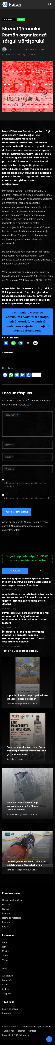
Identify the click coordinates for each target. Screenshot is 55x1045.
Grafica (5, 984)
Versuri (5, 960)
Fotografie (7, 980)
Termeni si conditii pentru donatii (36, 1026)
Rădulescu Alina (12, 646)
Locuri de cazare (10, 1009)
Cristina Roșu (11, 608)
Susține (14, 1026)
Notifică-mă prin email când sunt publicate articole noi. (27, 500)
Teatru (5, 955)
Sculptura (6, 993)
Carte (4, 942)
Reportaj (6, 922)
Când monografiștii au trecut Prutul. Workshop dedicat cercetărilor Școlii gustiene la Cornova (26, 751)
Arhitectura (7, 975)
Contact (32, 1031)
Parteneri (21, 1031)
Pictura (5, 989)
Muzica (5, 951)
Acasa (5, 1026)
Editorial (6, 904)
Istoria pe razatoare (11, 918)
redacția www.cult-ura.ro (26, 703)
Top (40, 571)
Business (6, 1013)
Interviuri (6, 913)
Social (5, 926)
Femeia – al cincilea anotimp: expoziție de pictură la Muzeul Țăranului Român (23, 806)
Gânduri (6, 909)
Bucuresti (9, 20)
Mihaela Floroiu (12, 589)
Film (4, 946)
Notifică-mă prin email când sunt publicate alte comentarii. (25, 484)
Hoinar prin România (12, 900)
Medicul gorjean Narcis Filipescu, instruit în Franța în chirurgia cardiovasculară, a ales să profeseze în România (26, 582)
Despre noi (9, 1031)
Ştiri (21, 20)
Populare (15, 571)
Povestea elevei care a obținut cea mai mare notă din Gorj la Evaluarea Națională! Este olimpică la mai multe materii (25, 618)
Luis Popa (19, 759)
